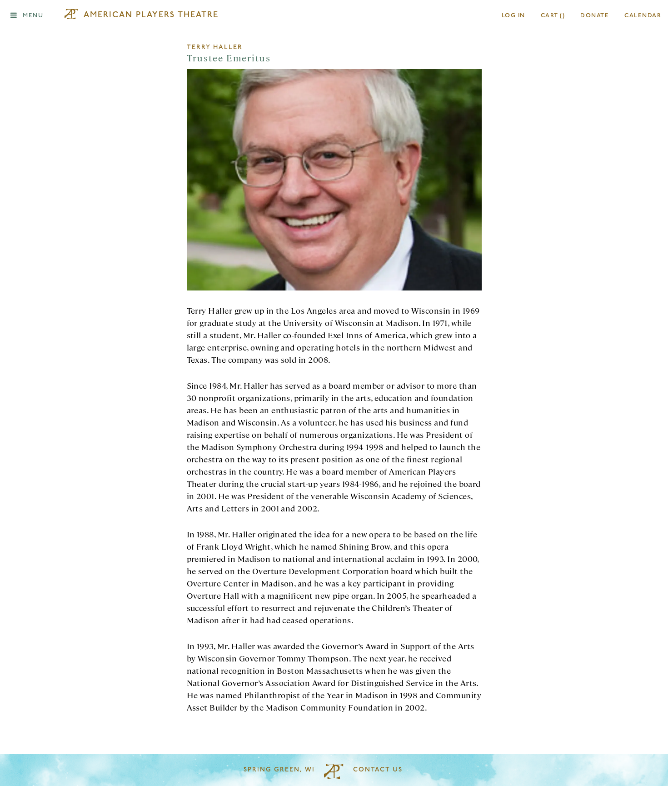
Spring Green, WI (279, 769)
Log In (513, 16)
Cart (553, 16)
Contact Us (378, 769)
